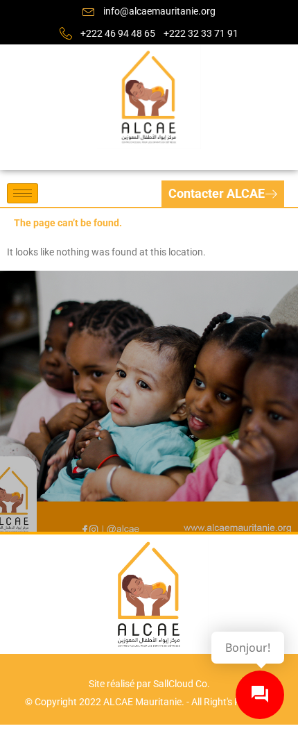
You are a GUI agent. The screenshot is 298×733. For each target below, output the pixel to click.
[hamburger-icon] (22, 193)
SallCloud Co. (181, 683)
